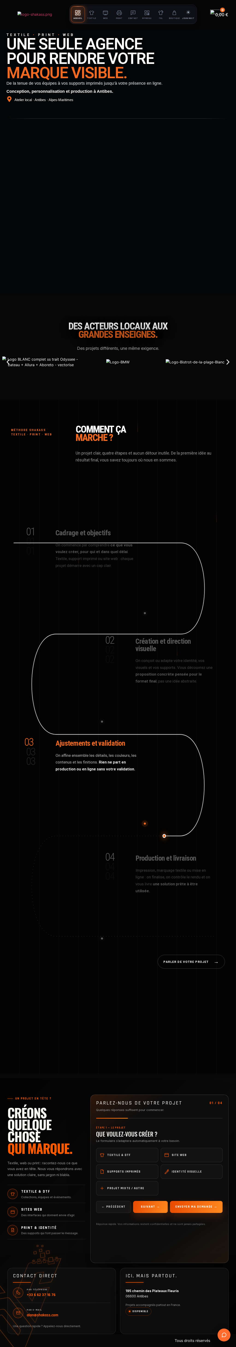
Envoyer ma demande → (196, 1207)
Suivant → (150, 1207)
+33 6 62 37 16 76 (41, 1295)
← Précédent (113, 1207)
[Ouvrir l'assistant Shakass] (224, 1335)
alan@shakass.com (42, 1315)
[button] (8, 362)
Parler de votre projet (191, 961)
